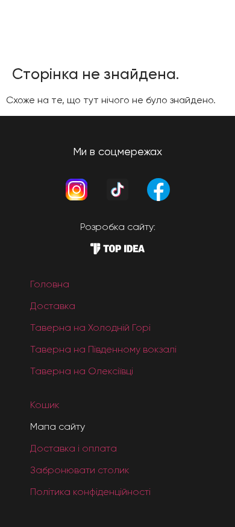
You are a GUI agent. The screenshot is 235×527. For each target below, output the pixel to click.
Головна (49, 284)
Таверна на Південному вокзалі (103, 349)
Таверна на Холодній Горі (90, 327)
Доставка (52, 305)
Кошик (45, 404)
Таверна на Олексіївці (81, 371)
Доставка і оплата (73, 448)
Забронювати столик (80, 470)
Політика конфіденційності (90, 491)
